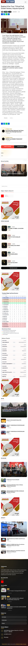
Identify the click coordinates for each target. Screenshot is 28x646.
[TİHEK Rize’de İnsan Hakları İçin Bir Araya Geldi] (3, 540)
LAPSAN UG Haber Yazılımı (20, 644)
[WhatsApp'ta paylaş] (6, 14)
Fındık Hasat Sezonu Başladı (13, 479)
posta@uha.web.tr (7, 634)
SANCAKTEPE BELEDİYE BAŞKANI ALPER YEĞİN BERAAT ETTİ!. (13, 529)
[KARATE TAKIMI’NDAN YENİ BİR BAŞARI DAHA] (3, 426)
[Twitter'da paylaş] (4, 14)
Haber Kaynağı (7, 146)
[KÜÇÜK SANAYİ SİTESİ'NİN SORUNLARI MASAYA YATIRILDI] (3, 492)
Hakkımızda (4, 620)
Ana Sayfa (4, 617)
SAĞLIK (6, 11)
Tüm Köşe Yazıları (13, 268)
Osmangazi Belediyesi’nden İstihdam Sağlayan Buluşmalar (15, 485)
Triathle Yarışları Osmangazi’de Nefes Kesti (16, 590)
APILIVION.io (5, 294)
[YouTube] (2, 196)
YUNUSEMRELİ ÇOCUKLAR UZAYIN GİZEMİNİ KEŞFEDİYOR (16, 607)
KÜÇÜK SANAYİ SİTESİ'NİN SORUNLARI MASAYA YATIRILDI (15, 491)
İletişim (3, 623)
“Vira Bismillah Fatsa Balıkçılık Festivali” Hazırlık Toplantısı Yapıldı (13, 470)
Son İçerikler (20, 146)
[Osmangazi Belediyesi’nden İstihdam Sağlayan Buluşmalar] (3, 486)
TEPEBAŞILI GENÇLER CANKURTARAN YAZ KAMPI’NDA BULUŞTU (12, 410)
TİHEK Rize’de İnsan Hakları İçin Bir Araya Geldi (16, 539)
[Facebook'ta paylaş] (2, 14)
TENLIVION (4, 644)
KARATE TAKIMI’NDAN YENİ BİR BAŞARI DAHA (15, 426)
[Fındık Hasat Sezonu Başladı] (3, 480)
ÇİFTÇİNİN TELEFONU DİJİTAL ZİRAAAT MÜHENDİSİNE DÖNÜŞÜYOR (15, 599)
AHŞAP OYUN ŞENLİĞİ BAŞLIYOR (14, 420)
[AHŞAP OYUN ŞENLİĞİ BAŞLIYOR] (3, 421)
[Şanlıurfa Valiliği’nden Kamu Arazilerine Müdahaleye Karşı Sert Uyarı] (3, 545)
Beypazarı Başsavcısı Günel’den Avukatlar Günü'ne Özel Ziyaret (16, 551)
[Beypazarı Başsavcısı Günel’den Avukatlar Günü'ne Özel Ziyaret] (3, 552)
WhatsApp (6, 637)
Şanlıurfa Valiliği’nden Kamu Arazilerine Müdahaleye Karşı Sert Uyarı (15, 545)
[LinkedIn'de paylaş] (9, 14)
